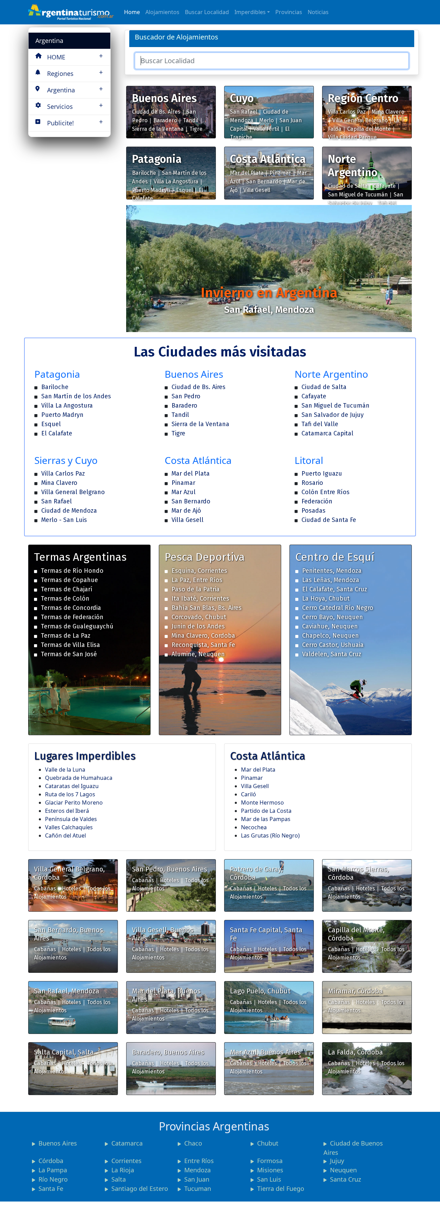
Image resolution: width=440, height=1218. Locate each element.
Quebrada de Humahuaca (78, 778)
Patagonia (157, 159)
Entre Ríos (199, 1161)
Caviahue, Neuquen (330, 626)
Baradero (165, 120)
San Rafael (243, 112)
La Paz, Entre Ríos (197, 580)
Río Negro (53, 1179)
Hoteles (71, 888)
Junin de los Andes (198, 626)
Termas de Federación (72, 617)
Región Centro (363, 98)
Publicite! (75, 122)
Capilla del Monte (369, 129)
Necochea (254, 827)
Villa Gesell (256, 190)
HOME (75, 56)
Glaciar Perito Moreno (74, 802)
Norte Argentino (352, 165)
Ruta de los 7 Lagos (70, 794)
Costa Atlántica (268, 159)
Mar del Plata (247, 173)
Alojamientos (162, 12)
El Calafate (56, 433)
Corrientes (126, 1161)
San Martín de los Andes (76, 396)
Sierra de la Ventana (158, 129)
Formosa (270, 1161)
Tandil (190, 120)
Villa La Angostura (176, 181)
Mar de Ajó (186, 510)
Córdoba (50, 1161)
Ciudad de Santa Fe (328, 520)
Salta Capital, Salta (64, 1052)
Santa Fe (50, 1188)
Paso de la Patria (196, 589)
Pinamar (280, 173)
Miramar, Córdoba (355, 991)
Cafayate (384, 186)
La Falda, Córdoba (355, 1052)
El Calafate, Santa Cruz (334, 589)
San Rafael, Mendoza (66, 991)
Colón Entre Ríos (325, 492)
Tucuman (197, 1188)
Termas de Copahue (69, 580)
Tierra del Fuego (280, 1188)
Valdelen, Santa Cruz (331, 654)
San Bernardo (264, 181)
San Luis (269, 1179)
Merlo (266, 120)
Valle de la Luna (65, 769)
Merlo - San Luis (64, 520)
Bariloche (144, 173)
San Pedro (186, 396)
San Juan (196, 1179)
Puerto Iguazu (321, 473)
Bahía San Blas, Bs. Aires (207, 608)
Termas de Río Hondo (72, 570)
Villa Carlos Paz (347, 112)
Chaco (193, 1143)
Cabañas (45, 888)
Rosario (312, 483)
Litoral (309, 460)
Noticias (318, 12)
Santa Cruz (345, 1179)
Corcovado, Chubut (199, 617)
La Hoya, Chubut (326, 598)
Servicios (75, 106)
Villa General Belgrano (360, 120)
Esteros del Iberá (67, 811)
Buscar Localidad (207, 12)
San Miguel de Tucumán (358, 194)
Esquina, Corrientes (199, 570)
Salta (118, 1179)
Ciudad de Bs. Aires (156, 112)
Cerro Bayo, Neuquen (332, 617)
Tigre (195, 129)
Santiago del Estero (139, 1188)
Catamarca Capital (327, 433)
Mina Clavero (388, 112)
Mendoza (197, 1170)
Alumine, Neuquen (198, 654)
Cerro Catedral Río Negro (337, 608)
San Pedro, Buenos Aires (169, 869)
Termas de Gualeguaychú (77, 626)
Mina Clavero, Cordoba (203, 635)
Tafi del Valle (319, 424)
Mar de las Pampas (265, 819)
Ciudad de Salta (347, 186)
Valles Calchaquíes (69, 827)
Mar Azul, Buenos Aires (265, 1052)
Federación (316, 501)
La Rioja (122, 1170)
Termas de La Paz (65, 635)
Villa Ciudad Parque (352, 137)
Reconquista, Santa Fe (203, 645)
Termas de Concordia (71, 608)
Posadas (313, 510)
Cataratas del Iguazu (72, 786)
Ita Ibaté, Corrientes (200, 598)
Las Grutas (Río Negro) (270, 835)
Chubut (267, 1143)
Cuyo (242, 98)
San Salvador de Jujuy (332, 415)
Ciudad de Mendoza (69, 510)
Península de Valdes (71, 819)
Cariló (248, 794)
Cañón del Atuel (65, 835)
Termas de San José (69, 654)
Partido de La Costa (266, 811)
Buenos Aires (164, 98)
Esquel (184, 190)
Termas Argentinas (80, 557)
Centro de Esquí (334, 557)
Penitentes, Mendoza (332, 570)
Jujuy (337, 1161)
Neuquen (343, 1170)
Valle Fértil (266, 129)
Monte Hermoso (262, 802)
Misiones (270, 1170)
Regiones (75, 73)
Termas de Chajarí (66, 589)
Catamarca (127, 1143)
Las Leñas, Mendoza (330, 580)
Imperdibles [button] (250, 12)
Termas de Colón (65, 598)
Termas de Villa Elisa (70, 645)
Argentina (49, 40)
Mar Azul (184, 492)
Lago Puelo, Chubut (260, 991)
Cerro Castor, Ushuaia (333, 645)
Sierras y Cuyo (66, 460)
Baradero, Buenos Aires (168, 1052)
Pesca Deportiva (205, 557)
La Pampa (52, 1170)
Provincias (288, 12)
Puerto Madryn (151, 190)
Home (132, 12)
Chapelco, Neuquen (330, 635)
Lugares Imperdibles (84, 755)
